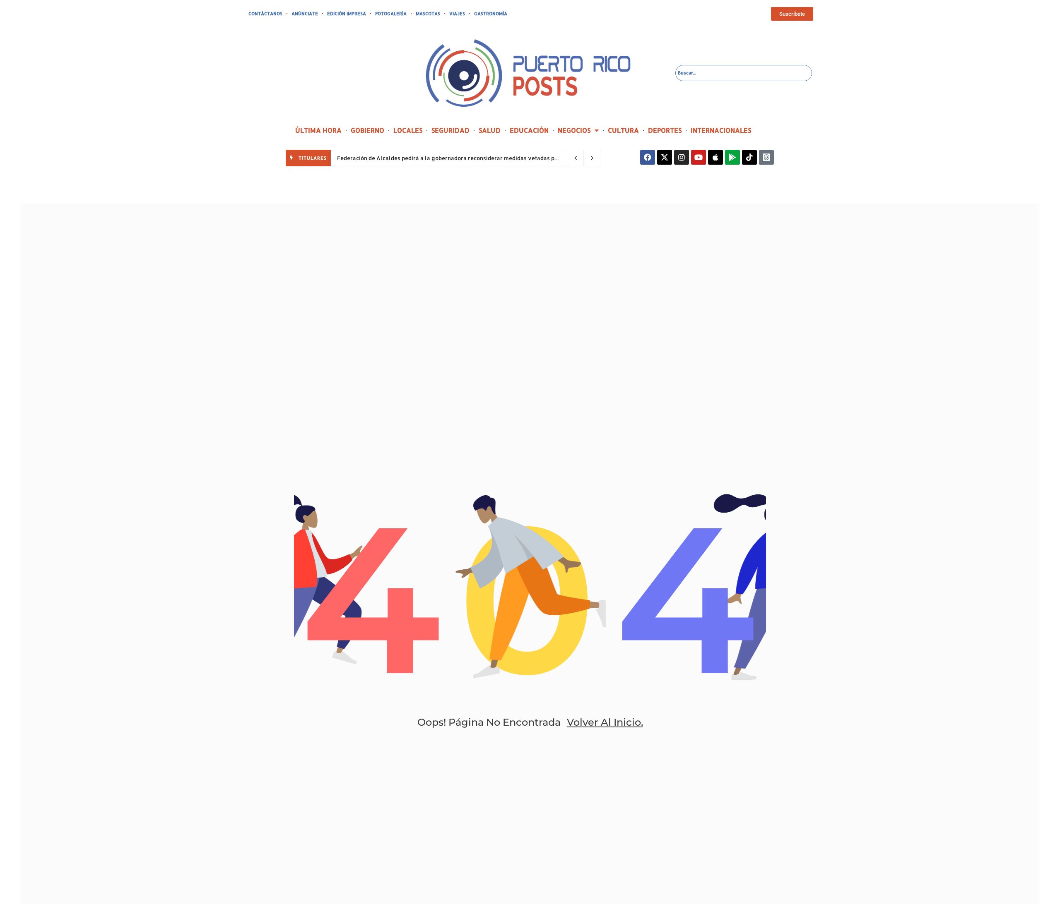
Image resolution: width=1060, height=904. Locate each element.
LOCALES (407, 130)
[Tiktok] (749, 157)
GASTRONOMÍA (490, 14)
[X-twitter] (664, 157)
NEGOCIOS (574, 130)
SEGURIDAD (450, 130)
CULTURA (623, 130)
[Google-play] (732, 157)
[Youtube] (698, 157)
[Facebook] (647, 157)
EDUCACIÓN (529, 130)
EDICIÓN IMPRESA (346, 14)
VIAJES (457, 14)
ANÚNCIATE (305, 14)
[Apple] (715, 157)
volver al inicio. (605, 722)
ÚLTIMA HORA (318, 130)
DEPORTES (665, 130)
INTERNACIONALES (721, 130)
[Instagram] (681, 157)
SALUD (490, 130)
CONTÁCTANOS (265, 14)
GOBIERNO (367, 130)
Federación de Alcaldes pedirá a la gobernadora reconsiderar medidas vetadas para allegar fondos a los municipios (493, 158)
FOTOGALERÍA (391, 14)
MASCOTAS (428, 14)
